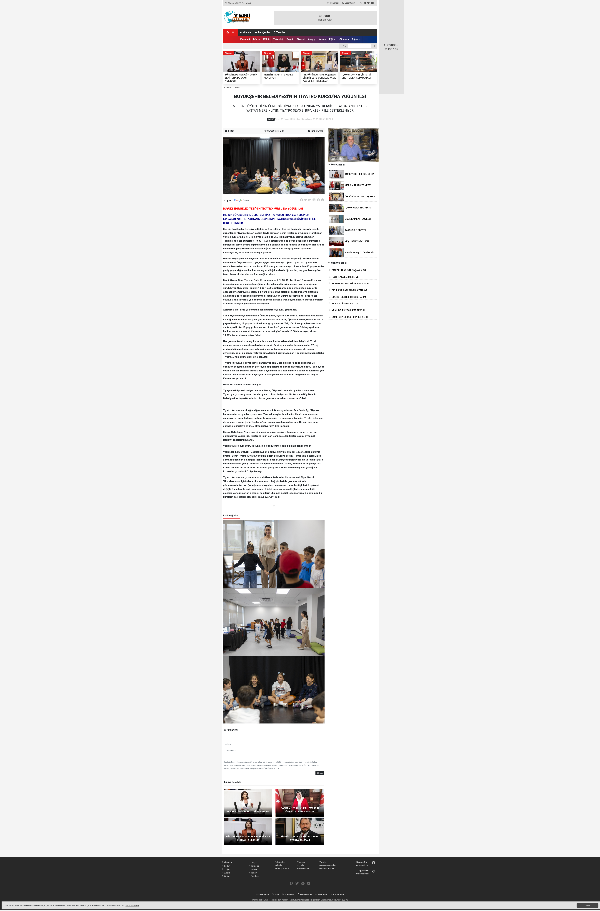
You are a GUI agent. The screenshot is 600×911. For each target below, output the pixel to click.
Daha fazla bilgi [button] (132, 905)
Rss (277, 894)
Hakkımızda (306, 894)
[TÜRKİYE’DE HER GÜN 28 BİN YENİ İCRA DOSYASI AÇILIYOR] (248, 831)
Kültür (266, 39)
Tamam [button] (587, 905)
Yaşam (322, 39)
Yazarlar (280, 32)
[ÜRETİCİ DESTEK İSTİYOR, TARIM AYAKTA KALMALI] (299, 831)
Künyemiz (289, 894)
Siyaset (301, 39)
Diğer (355, 39)
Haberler (228, 87)
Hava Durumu (303, 868)
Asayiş (311, 39)
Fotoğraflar (264, 32)
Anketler (278, 865)
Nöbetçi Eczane (282, 868)
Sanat (237, 87)
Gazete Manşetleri (327, 865)
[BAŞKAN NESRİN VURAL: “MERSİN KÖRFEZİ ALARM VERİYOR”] (299, 802)
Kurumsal (334, 3)
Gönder (320, 773)
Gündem (344, 39)
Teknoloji (278, 39)
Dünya (256, 39)
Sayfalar (301, 865)
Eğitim (332, 39)
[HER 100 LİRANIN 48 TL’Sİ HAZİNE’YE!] (248, 802)
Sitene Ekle (263, 894)
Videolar (247, 32)
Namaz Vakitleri (326, 868)
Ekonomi (245, 39)
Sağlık (290, 39)
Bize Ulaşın (350, 3)
